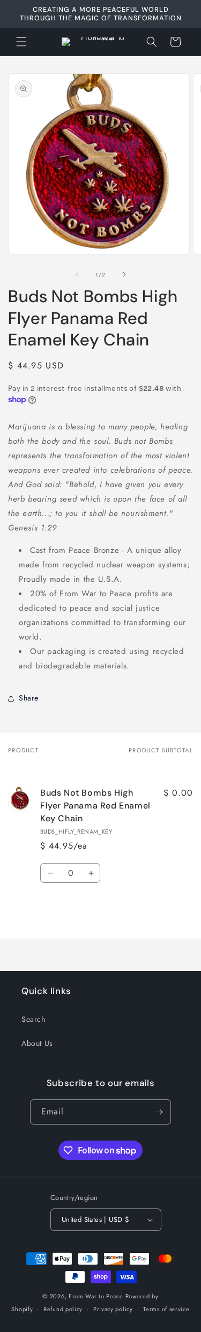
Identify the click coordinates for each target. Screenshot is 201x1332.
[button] (21, 41)
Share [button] (29, 697)
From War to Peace (96, 1296)
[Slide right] (124, 274)
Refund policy (63, 1309)
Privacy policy (113, 1309)
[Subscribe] (158, 1112)
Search (33, 1019)
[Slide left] (77, 274)
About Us (37, 1043)
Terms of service (166, 1309)
